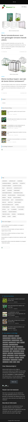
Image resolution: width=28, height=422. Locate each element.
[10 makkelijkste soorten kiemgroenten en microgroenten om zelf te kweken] (3, 126)
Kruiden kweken (11, 195)
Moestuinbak (18, 202)
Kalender (9, 190)
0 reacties (15, 114)
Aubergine (19, 181)
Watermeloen (21, 214)
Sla (8, 209)
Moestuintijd (4, 237)
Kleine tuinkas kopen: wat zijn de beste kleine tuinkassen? (13, 80)
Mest (12, 200)
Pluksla (13, 207)
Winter (3, 216)
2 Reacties (5, 93)
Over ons (14, 382)
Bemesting (15, 183)
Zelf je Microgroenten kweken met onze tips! (16, 119)
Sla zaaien (21, 209)
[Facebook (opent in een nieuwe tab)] (14, 2)
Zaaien (9, 216)
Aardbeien (4, 181)
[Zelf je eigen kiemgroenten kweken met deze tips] (3, 133)
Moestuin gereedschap (7, 204)
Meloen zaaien (5, 200)
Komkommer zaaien (18, 192)
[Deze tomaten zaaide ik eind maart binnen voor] (3, 112)
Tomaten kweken (12, 211)
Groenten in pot (18, 188)
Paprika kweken (5, 207)
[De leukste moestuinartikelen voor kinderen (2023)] (3, 140)
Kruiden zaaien (20, 195)
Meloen (9, 197)
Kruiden (4, 195)
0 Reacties (5, 51)
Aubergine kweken (6, 183)
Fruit (3, 188)
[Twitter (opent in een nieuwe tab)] (13, 2)
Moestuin (10, 202)
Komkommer (17, 190)
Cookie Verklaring (19, 374)
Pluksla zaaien (20, 207)
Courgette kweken (6, 185)
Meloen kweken (17, 197)
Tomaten (4, 211)
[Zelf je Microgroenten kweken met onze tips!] (3, 119)
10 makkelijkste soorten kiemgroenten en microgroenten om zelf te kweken (16, 313)
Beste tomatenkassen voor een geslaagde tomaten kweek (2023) (13, 37)
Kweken (4, 197)
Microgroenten (19, 200)
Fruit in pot (9, 188)
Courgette (22, 183)
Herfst (3, 190)
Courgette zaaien (17, 185)
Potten (4, 209)
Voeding (14, 214)
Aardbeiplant (12, 181)
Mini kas (4, 202)
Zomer (14, 216)
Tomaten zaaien (6, 214)
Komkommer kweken (7, 192)
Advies (3, 33)
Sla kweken (13, 209)
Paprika (17, 204)
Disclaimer (10, 374)
